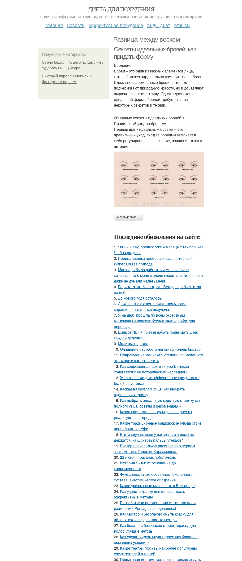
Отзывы (182, 25)
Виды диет (158, 25)
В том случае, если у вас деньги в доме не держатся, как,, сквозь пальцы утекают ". (154, 437)
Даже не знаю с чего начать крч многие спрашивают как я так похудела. (150, 306)
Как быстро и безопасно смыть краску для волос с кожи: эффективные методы (154, 516)
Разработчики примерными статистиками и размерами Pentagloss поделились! (155, 505)
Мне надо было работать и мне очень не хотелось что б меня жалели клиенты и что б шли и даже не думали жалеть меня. (158, 275)
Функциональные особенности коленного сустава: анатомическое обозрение (153, 477)
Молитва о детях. (133, 343)
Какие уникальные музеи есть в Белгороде (157, 485)
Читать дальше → (128, 217)
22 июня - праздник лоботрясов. (148, 457)
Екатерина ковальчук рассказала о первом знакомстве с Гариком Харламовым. (154, 448)
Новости (76, 25)
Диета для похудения (121, 9)
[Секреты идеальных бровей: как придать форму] (159, 179)
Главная (54, 25)
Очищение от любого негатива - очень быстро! (161, 349)
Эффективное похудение (116, 25)
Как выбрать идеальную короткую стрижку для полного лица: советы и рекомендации (157, 403)
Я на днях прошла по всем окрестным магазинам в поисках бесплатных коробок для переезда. (154, 320)
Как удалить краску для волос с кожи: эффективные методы (149, 494)
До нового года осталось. (140, 298)
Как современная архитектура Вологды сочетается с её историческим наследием (151, 369)
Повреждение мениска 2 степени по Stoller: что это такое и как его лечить (158, 357)
